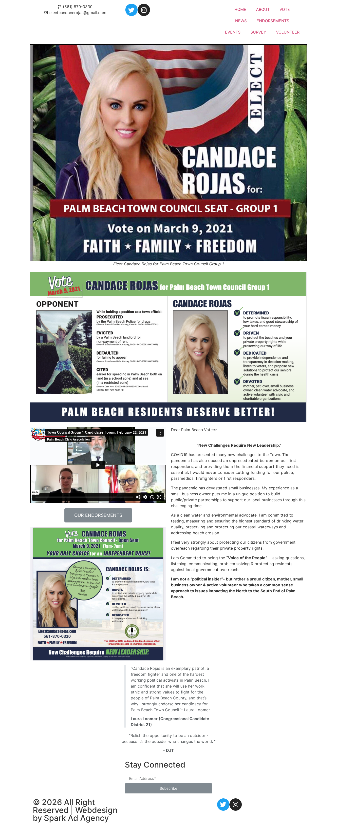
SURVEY (258, 32)
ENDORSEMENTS (273, 20)
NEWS (241, 20)
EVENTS (233, 32)
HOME (240, 9)
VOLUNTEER (288, 32)
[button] (98, 515)
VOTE (285, 9)
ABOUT (263, 9)
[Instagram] (144, 10)
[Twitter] (131, 10)
